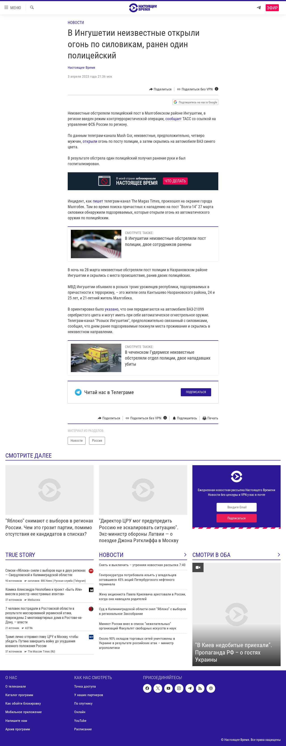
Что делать (175, 181)
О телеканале (15, 686)
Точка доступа (85, 686)
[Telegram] (259, 7)
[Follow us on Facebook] (147, 688)
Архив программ (17, 729)
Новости (76, 22)
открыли (90, 141)
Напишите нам (16, 720)
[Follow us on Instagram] (179, 688)
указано (111, 309)
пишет (98, 201)
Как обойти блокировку (23, 703)
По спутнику (83, 703)
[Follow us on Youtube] (168, 688)
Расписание (83, 729)
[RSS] (200, 688)
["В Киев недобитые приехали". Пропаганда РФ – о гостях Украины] (236, 614)
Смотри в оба (211, 554)
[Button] (160, 89)
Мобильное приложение (23, 712)
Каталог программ (19, 695)
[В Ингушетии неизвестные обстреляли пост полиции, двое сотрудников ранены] (96, 244)
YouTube (80, 720)
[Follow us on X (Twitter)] (158, 688)
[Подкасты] (210, 688)
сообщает (173, 118)
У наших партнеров (88, 695)
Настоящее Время (81, 67)
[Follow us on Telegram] (189, 688)
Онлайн (79, 712)
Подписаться (196, 392)
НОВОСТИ (111, 554)
